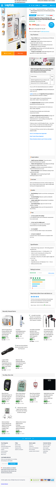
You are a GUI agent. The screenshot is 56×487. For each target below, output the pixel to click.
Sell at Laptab (45, 448)
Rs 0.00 (53, 5)
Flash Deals (32, 15)
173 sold (47, 15)
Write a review (51, 273)
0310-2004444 (44, 0)
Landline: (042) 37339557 (34, 451)
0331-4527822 (52, 0)
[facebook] (31, 5)
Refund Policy (17, 444)
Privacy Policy (18, 446)
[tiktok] (39, 5)
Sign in (45, 5)
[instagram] (35, 5)
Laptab (31, 93)
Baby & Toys (3, 454)
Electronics (3, 444)
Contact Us (31, 446)
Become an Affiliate (47, 444)
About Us (31, 444)
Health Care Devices (45, 31)
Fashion (2, 449)
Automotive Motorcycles (6, 446)
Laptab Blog (45, 451)
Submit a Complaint (19, 449)
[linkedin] (33, 5)
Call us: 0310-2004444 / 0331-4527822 (34, 449)
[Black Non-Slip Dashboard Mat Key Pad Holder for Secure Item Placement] (21, 357)
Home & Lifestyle (4, 451)
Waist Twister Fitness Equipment (36, 136)
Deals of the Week (46, 449)
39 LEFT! (51, 25)
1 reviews (39, 21)
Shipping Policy (18, 448)
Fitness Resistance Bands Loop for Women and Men (40, 139)
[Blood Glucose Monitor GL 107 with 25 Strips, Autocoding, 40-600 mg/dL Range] (35, 391)
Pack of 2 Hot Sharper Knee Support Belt (38, 133)
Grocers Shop (3, 452)
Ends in (38, 15)
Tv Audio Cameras (4, 448)
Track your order (46, 446)
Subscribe (13, 463)
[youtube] (37, 5)
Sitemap (44, 452)
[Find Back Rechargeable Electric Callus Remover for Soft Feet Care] (21, 327)
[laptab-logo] (9, 5)
